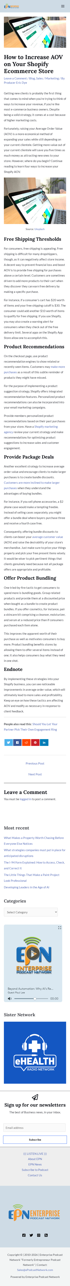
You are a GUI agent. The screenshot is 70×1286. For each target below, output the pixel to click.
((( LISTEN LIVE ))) (35, 1153)
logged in (25, 799)
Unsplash (39, 229)
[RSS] (46, 1235)
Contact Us (35, 1175)
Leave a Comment (15, 78)
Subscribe (35, 1139)
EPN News (35, 1164)
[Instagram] (38, 1235)
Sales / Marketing (47, 78)
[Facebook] (24, 1235)
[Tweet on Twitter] (8, 742)
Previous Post (35, 763)
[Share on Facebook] (17, 742)
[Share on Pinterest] (35, 742)
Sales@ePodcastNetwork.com (35, 1269)
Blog (32, 78)
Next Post (35, 774)
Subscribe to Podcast (35, 1169)
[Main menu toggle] (63, 6)
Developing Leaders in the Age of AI (26, 887)
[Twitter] (31, 1235)
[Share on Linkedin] (44, 742)
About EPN (35, 1159)
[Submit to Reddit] (26, 742)
